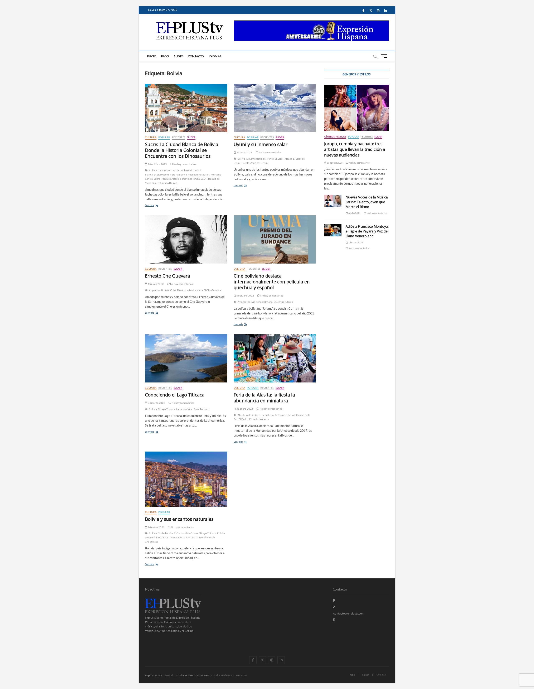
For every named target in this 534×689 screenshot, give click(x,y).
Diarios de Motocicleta (190, 290)
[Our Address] (334, 600)
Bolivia (153, 170)
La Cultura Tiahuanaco (169, 537)
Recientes (178, 137)
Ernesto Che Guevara (167, 276)
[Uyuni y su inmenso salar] (275, 108)
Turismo (204, 409)
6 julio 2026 (354, 213)
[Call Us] (334, 607)
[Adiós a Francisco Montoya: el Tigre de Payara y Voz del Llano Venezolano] (332, 230)
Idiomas (215, 56)
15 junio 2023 (155, 283)
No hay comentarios (184, 164)
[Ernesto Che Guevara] (186, 239)
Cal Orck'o (164, 170)
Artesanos (280, 414)
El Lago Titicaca (283, 158)
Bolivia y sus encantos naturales (179, 519)
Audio (178, 56)
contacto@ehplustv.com (348, 613)
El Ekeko (243, 419)
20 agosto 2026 (334, 162)
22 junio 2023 (244, 152)
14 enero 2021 (155, 527)
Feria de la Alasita (259, 419)
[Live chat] (334, 620)
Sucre (155, 182)
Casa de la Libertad (181, 170)
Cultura (150, 137)
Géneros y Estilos (335, 136)
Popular (164, 137)
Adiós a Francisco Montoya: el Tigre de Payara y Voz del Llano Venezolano (367, 231)
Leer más (155, 205)
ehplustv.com (161, 174)
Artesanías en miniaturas (260, 414)
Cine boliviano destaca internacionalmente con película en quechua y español (272, 281)
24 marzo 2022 (156, 402)
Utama (289, 301)
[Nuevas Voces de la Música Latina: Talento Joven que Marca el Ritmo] (332, 201)
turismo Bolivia (168, 182)
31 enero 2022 (244, 408)
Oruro (194, 537)
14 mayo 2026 (355, 242)
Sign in (365, 674)
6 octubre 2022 (245, 295)
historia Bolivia (178, 174)
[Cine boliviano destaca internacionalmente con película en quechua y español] (275, 239)
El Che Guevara (212, 290)
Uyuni (265, 162)
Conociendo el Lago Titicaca (174, 394)
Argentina (154, 290)
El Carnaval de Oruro (186, 533)
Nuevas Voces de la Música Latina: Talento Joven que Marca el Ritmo (367, 202)
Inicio (151, 56)
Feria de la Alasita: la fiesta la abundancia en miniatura (264, 397)
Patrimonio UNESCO (194, 178)
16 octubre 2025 (157, 164)
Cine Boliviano (264, 301)
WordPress (203, 675)
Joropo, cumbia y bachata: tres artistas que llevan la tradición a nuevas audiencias (354, 149)
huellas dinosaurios (199, 174)
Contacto (196, 56)
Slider (191, 137)
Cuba (173, 290)
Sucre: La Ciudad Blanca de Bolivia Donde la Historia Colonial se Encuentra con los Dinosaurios (181, 150)
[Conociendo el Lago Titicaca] (186, 358)
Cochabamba (165, 533)
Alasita (241, 414)
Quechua (279, 301)
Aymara (242, 301)
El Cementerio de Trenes (260, 158)
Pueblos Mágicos (251, 162)
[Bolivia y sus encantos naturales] (186, 479)
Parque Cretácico (171, 178)
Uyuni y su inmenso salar (260, 144)
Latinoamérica (184, 409)
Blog (165, 56)
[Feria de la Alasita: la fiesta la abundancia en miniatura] (275, 358)
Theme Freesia (187, 675)
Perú (196, 409)
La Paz (186, 537)
